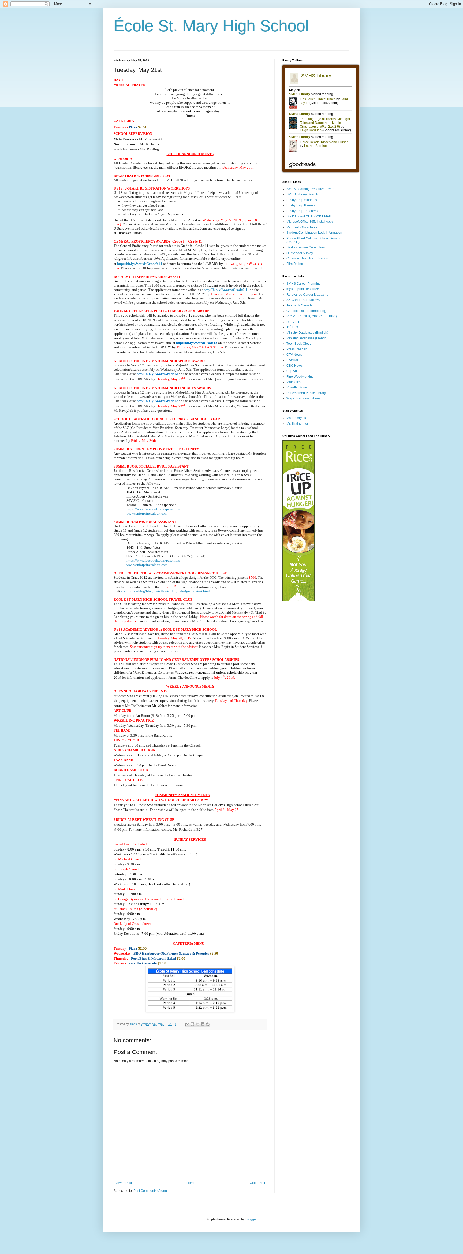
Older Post (257, 1183)
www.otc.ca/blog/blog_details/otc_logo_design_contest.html (165, 591)
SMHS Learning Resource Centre (310, 189)
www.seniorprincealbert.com (146, 513)
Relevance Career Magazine (307, 294)
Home (190, 1183)
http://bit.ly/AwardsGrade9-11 (226, 290)
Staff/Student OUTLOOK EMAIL (309, 216)
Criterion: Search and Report (307, 258)
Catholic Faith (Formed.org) (306, 311)
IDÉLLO (292, 327)
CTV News (294, 355)
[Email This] (187, 1024)
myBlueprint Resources (303, 289)
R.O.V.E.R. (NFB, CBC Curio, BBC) (311, 316)
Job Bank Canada (299, 305)
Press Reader (296, 349)
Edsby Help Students (301, 200)
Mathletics (293, 382)
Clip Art (291, 371)
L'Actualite (293, 360)
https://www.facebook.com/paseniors (153, 509)
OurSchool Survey (299, 253)
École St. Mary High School (211, 26)
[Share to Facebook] (202, 1024)
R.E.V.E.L (293, 322)
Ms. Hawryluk (296, 418)
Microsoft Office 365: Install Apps (309, 222)
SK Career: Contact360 (303, 300)
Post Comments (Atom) (150, 1191)
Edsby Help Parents (300, 205)
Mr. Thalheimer (297, 423)
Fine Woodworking (300, 377)
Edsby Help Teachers (302, 211)
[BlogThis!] (192, 1024)
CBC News (294, 366)
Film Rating (294, 264)
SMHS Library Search (302, 194)
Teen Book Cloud (299, 344)
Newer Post (123, 1183)
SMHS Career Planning (303, 283)
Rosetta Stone (296, 387)
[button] (123, 760)
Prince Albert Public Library (306, 393)
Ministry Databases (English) (307, 333)
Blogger (251, 1219)
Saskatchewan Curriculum (305, 247)
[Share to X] (197, 1024)
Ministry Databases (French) (306, 338)
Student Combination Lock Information (314, 233)
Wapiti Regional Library (303, 398)
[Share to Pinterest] (207, 1024)
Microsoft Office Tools (301, 227)
